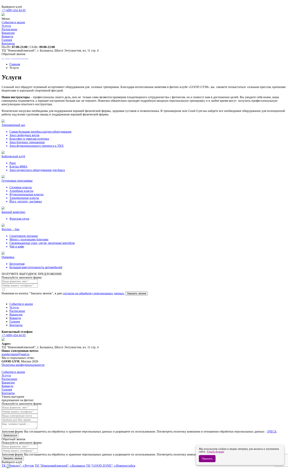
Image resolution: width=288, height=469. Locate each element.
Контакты (16, 325)
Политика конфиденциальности (23, 364)
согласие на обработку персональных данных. (94, 293)
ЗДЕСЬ (271, 431)
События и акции (21, 304)
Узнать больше (215, 451)
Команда (15, 318)
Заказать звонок (136, 293)
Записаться (10, 435)
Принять (207, 458)
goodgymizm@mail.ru (15, 354)
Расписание (17, 311)
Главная (14, 64)
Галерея (14, 321)
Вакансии (16, 314)
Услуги (14, 307)
